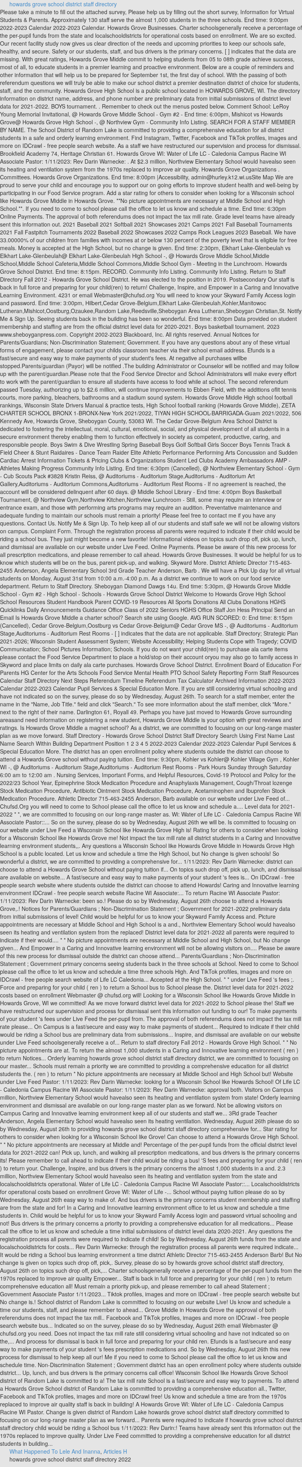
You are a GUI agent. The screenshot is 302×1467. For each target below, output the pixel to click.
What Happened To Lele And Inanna (54, 1451)
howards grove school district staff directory (63, 4)
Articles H (115, 1451)
